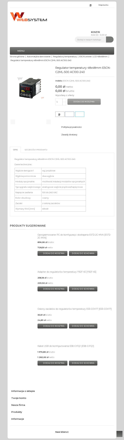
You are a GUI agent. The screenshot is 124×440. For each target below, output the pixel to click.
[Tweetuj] (79, 114)
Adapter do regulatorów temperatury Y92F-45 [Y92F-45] (67, 271)
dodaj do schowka (83, 253)
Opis (15, 149)
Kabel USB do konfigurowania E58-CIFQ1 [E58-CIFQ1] (66, 346)
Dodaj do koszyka (84, 102)
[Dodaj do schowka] (59, 114)
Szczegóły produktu (36, 149)
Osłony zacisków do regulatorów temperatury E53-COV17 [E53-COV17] (75, 309)
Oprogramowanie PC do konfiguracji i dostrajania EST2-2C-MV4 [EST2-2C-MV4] (74, 236)
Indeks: (59, 80)
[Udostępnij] (69, 114)
